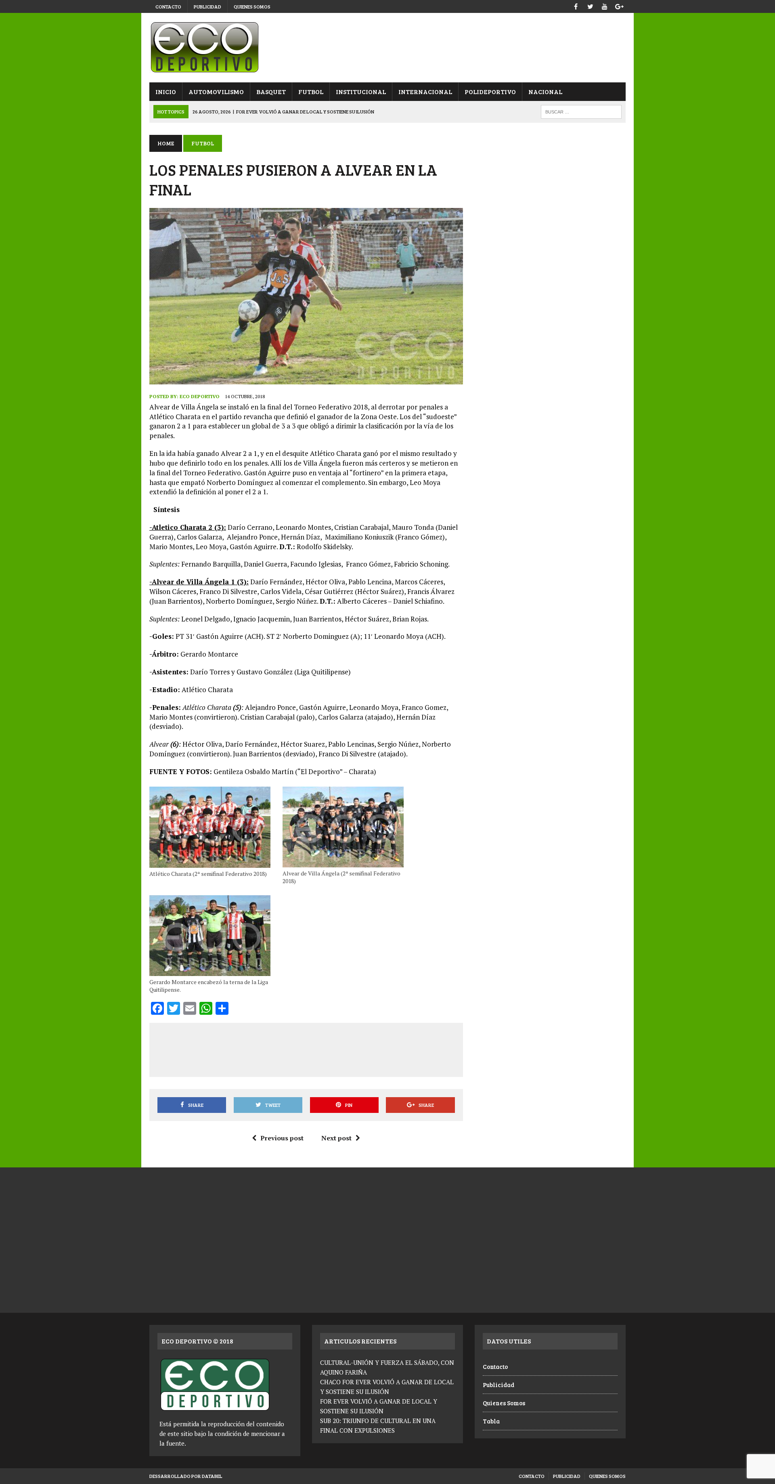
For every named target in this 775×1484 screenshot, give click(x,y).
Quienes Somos (252, 6)
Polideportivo (490, 91)
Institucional (361, 91)
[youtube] (604, 5)
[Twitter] (590, 5)
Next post (336, 1137)
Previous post (282, 1137)
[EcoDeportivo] (387, 47)
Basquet (271, 91)
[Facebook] (575, 5)
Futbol (310, 91)
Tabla (491, 1421)
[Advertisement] (306, 1048)
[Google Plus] (619, 5)
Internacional (425, 91)
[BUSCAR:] (581, 111)
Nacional (545, 91)
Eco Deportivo (200, 396)
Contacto (168, 6)
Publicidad (207, 6)
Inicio (165, 91)
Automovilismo (216, 91)
